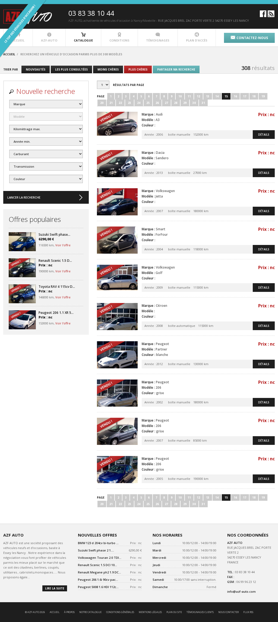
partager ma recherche (176, 69)
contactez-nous (252, 38)
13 (207, 96)
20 (101, 103)
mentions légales (150, 612)
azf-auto (49, 40)
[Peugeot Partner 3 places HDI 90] (117, 354)
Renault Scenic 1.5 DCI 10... (97, 565)
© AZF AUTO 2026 (35, 612)
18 (253, 96)
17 (244, 96)
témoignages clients (200, 612)
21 (111, 103)
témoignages (157, 40)
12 (198, 96)
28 (175, 103)
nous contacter (228, 612)
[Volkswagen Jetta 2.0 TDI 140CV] (117, 201)
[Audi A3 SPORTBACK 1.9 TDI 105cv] (117, 125)
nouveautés (35, 69)
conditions (119, 40)
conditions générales (120, 612)
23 (129, 103)
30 (194, 103)
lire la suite (54, 588)
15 (226, 96)
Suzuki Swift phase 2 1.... (96, 550)
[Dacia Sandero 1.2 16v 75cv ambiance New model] (117, 163)
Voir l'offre (63, 245)
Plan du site (174, 612)
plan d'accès (196, 40)
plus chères (137, 69)
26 (157, 103)
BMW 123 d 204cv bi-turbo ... (98, 543)
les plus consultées (71, 69)
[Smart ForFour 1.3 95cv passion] (117, 240)
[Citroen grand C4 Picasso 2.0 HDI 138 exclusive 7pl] (117, 316)
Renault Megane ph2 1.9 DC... (99, 572)
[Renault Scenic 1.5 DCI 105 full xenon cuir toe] (22, 267)
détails (263, 134)
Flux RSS (248, 612)
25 (148, 103)
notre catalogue (90, 612)
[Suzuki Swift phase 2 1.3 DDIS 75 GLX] (22, 241)
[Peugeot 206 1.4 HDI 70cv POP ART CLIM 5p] (117, 469)
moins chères (108, 69)
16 (235, 96)
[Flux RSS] (271, 16)
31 (203, 103)
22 (120, 103)
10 (180, 96)
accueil (54, 612)
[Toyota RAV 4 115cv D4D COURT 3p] (22, 293)
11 (189, 96)
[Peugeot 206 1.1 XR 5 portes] (22, 319)
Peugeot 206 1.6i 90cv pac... (98, 580)
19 (263, 96)
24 (138, 103)
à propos (69, 612)
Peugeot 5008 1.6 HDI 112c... (98, 587)
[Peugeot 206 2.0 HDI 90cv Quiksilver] (117, 393)
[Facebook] (263, 16)
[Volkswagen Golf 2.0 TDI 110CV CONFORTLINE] (117, 278)
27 (166, 103)
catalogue (83, 40)
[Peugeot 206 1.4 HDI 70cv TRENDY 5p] (117, 431)
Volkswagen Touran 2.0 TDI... (99, 558)
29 (185, 103)
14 (217, 96)
